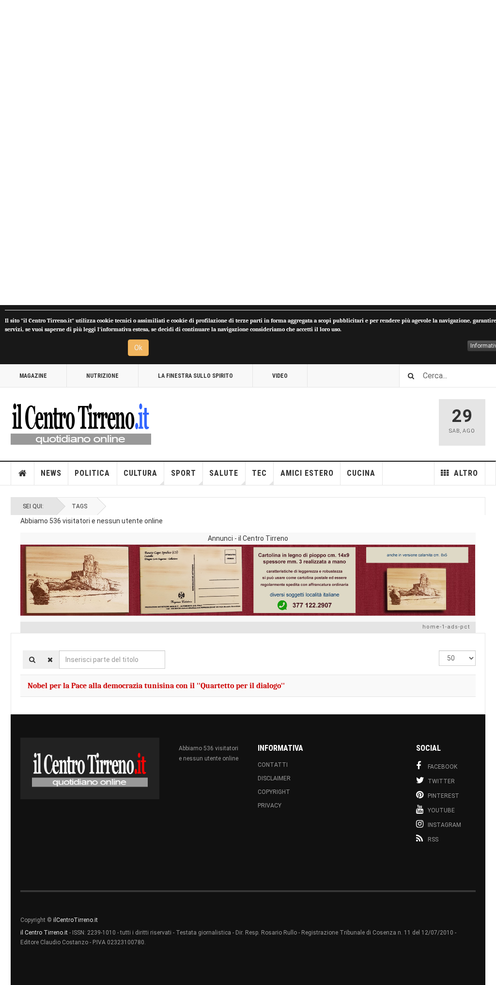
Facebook (442, 766)
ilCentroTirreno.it (75, 920)
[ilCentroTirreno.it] (81, 422)
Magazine (33, 375)
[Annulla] (50, 659)
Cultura (140, 473)
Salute (223, 473)
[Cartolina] (248, 580)
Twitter (441, 781)
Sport (183, 473)
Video (280, 375)
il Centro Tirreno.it (44, 932)
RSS (433, 839)
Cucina (361, 473)
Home (22, 473)
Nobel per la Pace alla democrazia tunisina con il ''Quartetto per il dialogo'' (156, 685)
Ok (138, 348)
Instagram (444, 825)
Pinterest (443, 795)
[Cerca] (32, 659)
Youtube (441, 810)
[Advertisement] (248, 152)
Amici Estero (307, 473)
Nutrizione (102, 375)
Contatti (273, 764)
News (51, 473)
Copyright (274, 792)
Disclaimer (274, 778)
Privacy (269, 805)
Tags (79, 506)
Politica (92, 473)
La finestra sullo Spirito (195, 375)
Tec (259, 473)
